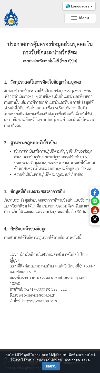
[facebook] (95, 192)
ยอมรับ (51, 366)
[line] (95, 201)
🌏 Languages (78, 6)
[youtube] (95, 210)
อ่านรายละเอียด (77, 360)
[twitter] (95, 219)
